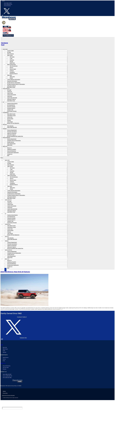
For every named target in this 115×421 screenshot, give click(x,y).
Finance (5, 128)
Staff (8, 155)
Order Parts (9, 145)
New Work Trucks (11, 87)
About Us (5, 146)
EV (3, 102)
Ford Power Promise (11, 111)
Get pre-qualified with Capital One (15, 136)
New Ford (5, 49)
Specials (5, 124)
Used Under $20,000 (12, 127)
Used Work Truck (11, 100)
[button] (33, 157)
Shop (1, 344)
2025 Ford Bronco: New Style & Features (15, 272)
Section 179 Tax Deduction (13, 123)
